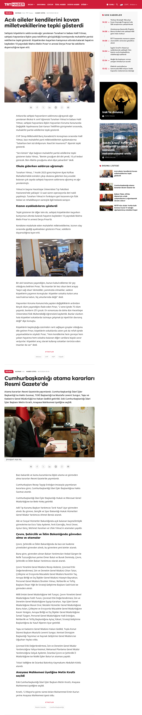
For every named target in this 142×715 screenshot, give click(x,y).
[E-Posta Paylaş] (68, 107)
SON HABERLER (113, 15)
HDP (53, 357)
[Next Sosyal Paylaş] (31, 107)
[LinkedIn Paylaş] (49, 107)
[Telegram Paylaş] (56, 107)
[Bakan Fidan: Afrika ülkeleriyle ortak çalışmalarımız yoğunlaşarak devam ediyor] (106, 197)
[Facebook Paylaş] (37, 107)
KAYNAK (18, 13)
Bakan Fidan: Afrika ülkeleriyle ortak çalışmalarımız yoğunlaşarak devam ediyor (125, 197)
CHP (46, 357)
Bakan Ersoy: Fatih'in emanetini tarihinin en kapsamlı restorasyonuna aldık (117, 148)
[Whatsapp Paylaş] (62, 107)
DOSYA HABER (73, 5)
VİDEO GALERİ (110, 157)
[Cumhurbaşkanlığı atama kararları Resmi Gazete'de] (106, 187)
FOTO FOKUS (110, 116)
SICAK (30, 5)
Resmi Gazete (40, 707)
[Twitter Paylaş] (43, 107)
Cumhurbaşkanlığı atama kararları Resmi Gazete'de (124, 187)
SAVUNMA (41, 5)
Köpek (61, 357)
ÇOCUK (50, 5)
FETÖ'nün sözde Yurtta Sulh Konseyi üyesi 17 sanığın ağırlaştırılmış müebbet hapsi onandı (125, 209)
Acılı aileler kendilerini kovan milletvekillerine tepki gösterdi (125, 174)
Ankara (38, 357)
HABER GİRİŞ (40, 13)
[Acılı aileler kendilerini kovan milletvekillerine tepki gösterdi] (106, 173)
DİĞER (83, 5)
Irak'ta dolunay (112, 112)
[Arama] (118, 4)
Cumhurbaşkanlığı (57, 707)
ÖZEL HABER (60, 5)
